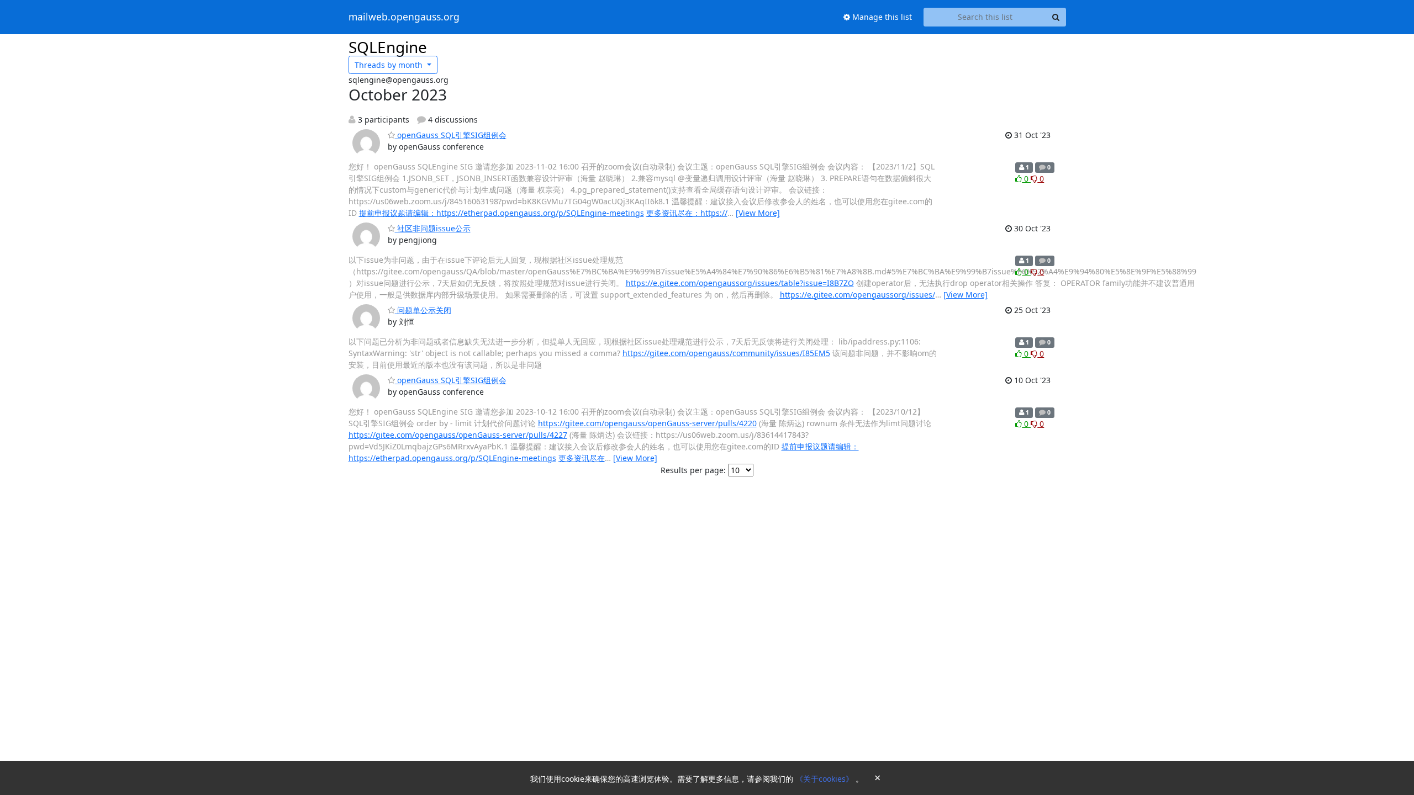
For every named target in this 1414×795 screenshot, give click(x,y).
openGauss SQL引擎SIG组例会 (450, 135)
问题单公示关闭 (423, 310)
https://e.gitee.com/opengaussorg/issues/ (857, 294)
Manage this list (881, 17)
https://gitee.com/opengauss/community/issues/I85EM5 (726, 353)
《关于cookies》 (825, 778)
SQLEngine (388, 46)
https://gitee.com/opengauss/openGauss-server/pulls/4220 (647, 423)
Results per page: (693, 470)
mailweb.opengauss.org (404, 17)
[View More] (758, 213)
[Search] (1056, 17)
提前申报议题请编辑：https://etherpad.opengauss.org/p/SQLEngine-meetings (501, 213)
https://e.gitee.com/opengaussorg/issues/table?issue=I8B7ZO (740, 283)
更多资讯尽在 (581, 458)
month (390, 65)
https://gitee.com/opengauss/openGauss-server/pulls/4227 (458, 435)
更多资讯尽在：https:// (686, 213)
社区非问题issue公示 (433, 228)
